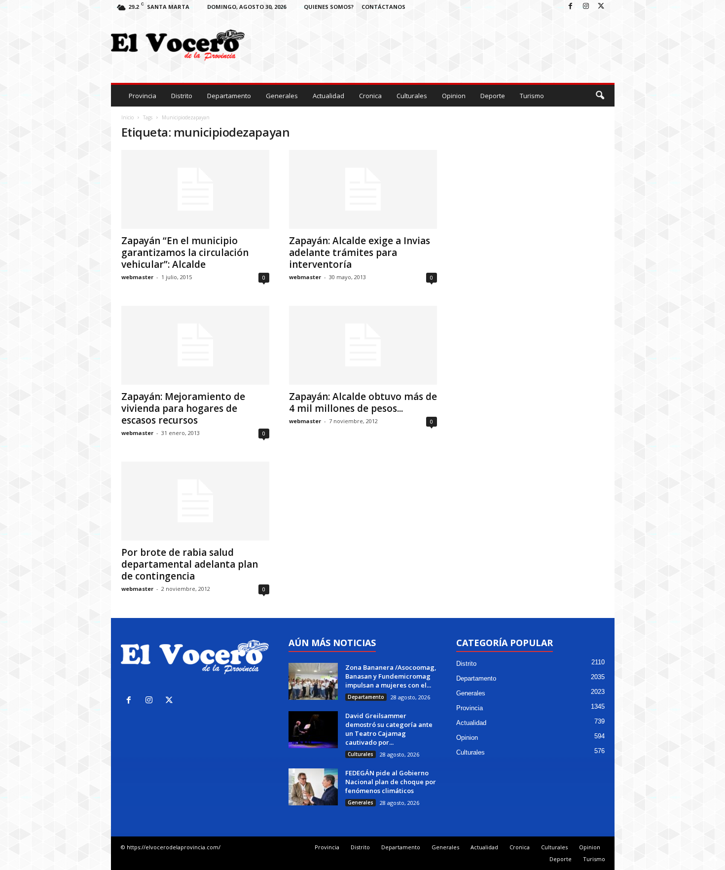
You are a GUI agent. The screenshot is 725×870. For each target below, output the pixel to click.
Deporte (492, 95)
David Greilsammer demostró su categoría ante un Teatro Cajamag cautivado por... (389, 729)
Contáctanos (383, 6)
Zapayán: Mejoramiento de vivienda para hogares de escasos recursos (183, 408)
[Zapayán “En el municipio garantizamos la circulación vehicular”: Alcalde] (195, 189)
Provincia (142, 95)
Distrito (181, 95)
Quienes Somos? (329, 6)
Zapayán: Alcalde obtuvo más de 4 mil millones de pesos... (363, 402)
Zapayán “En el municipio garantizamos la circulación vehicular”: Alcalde (185, 252)
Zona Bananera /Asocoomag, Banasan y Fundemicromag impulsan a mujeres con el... (390, 676)
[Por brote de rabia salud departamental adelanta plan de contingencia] (195, 501)
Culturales (412, 95)
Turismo (532, 95)
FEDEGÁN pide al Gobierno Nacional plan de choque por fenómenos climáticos (390, 781)
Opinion (454, 95)
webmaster (137, 277)
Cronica (370, 95)
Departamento (229, 95)
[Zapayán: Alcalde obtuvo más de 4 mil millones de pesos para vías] (363, 345)
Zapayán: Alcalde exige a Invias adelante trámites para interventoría (359, 252)
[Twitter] (601, 6)
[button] (600, 96)
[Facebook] (571, 6)
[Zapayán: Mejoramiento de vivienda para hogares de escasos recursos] (195, 345)
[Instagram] (586, 6)
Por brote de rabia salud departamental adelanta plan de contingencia (189, 564)
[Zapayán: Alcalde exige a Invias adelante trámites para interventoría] (363, 189)
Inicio (127, 117)
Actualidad (328, 95)
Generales (282, 95)
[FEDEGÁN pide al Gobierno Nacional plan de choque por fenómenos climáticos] (313, 786)
